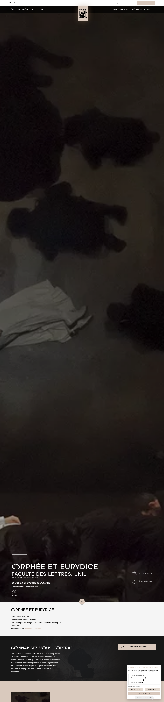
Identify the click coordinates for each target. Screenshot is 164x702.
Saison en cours (127, 3)
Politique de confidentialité (134, 686)
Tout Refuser (152, 689)
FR (10, 3)
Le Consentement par (144, 697)
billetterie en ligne (145, 3)
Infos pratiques (120, 9)
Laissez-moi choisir (144, 693)
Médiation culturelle (143, 9)
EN (14, 3)
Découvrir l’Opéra (19, 9)
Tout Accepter (136, 689)
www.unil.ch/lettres (33, 629)
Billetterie (37, 9)
